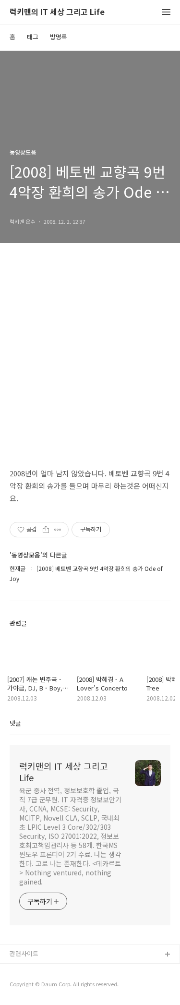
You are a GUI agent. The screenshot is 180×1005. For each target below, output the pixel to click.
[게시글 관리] (58, 529)
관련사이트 (24, 953)
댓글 (15, 722)
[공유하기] (46, 529)
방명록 (58, 36)
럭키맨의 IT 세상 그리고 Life (57, 12)
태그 (32, 36)
